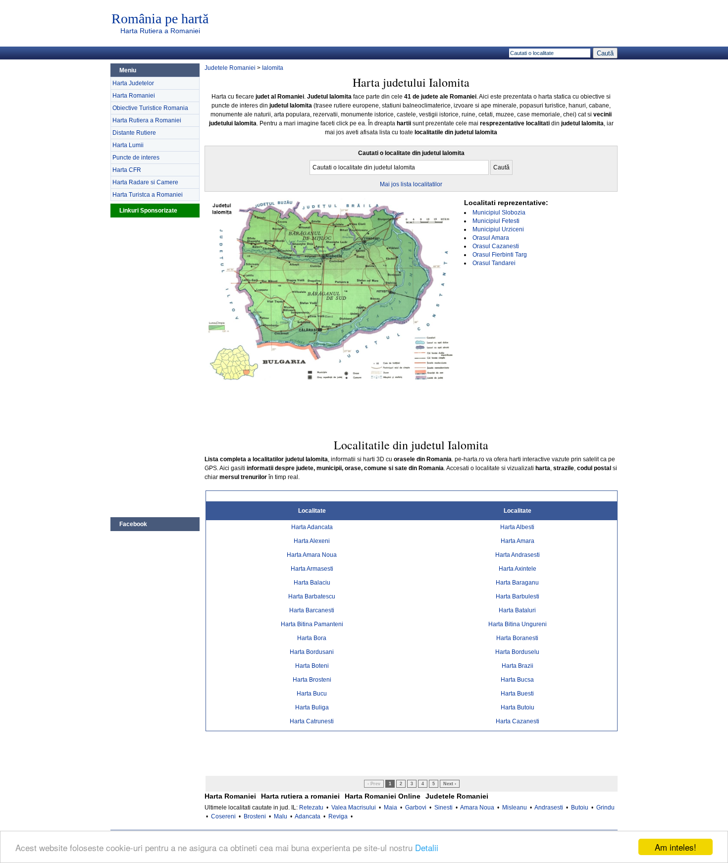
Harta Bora (311, 638)
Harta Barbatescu (311, 596)
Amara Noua (477, 807)
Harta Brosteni (312, 679)
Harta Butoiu (517, 707)
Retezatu (311, 807)
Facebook (133, 524)
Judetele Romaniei (230, 67)
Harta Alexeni (312, 541)
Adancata (307, 816)
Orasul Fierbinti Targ (499, 254)
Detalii (426, 847)
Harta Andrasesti (517, 554)
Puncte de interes (135, 157)
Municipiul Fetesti (496, 220)
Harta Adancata (312, 527)
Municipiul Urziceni (498, 229)
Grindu (605, 807)
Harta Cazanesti (517, 721)
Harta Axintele (517, 568)
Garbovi (415, 807)
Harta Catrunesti (312, 721)
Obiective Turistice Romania (150, 108)
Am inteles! (675, 847)
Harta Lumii (128, 145)
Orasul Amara (490, 237)
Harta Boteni (312, 665)
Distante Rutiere (134, 132)
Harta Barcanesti (311, 610)
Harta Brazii (517, 665)
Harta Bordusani (312, 651)
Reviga (338, 816)
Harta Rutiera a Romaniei (160, 31)
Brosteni (255, 816)
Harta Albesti (517, 527)
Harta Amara (517, 541)
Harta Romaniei (133, 95)
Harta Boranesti (517, 638)
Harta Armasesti (312, 568)
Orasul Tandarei (494, 263)
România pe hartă (159, 18)
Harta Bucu (312, 693)
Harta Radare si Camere (145, 182)
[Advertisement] (155, 366)
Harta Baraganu (517, 582)
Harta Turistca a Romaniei (147, 194)
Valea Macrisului (353, 807)
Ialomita (272, 67)
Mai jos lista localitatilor (411, 184)
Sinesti (443, 807)
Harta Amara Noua (312, 554)
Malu (280, 816)
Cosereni (223, 816)
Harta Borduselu (517, 651)
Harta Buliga (312, 707)
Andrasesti (548, 807)
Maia (390, 807)
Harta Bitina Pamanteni (312, 624)
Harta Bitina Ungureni (517, 624)
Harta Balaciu (312, 582)
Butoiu (579, 807)
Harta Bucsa (517, 679)
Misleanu (514, 807)
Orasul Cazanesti (495, 246)
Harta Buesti (517, 693)
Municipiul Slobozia (498, 212)
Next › (449, 783)
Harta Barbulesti (517, 596)
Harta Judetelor (133, 83)
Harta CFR (126, 169)
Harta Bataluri (517, 610)
